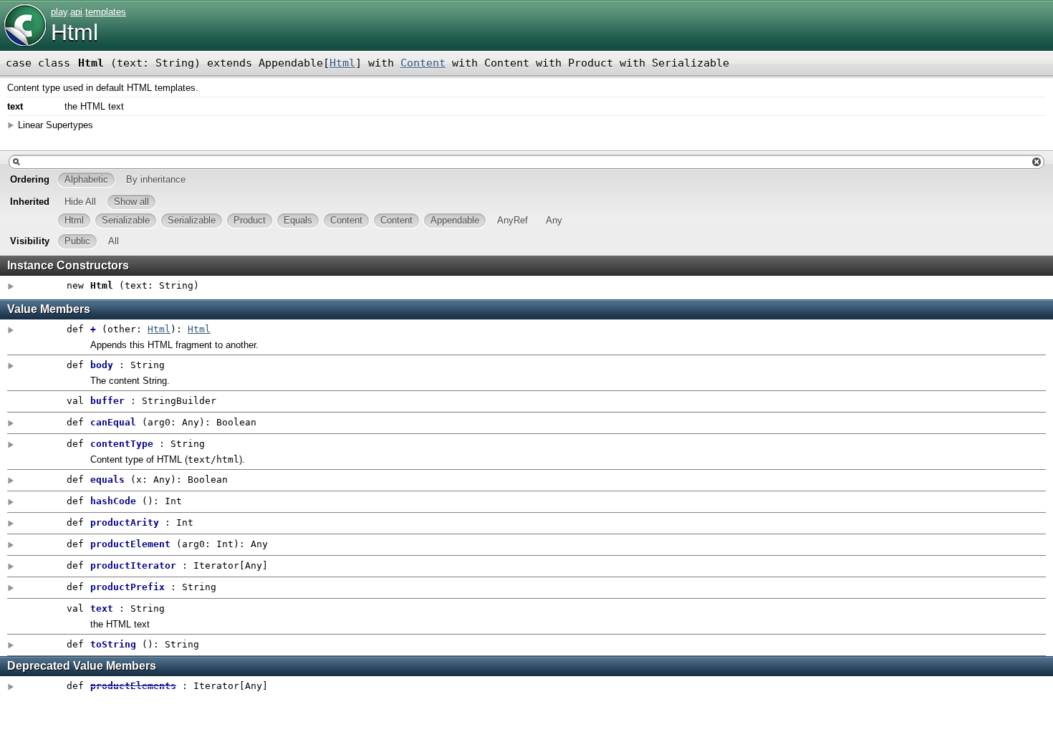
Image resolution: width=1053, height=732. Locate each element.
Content (423, 63)
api (76, 11)
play (59, 11)
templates (105, 11)
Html (74, 32)
